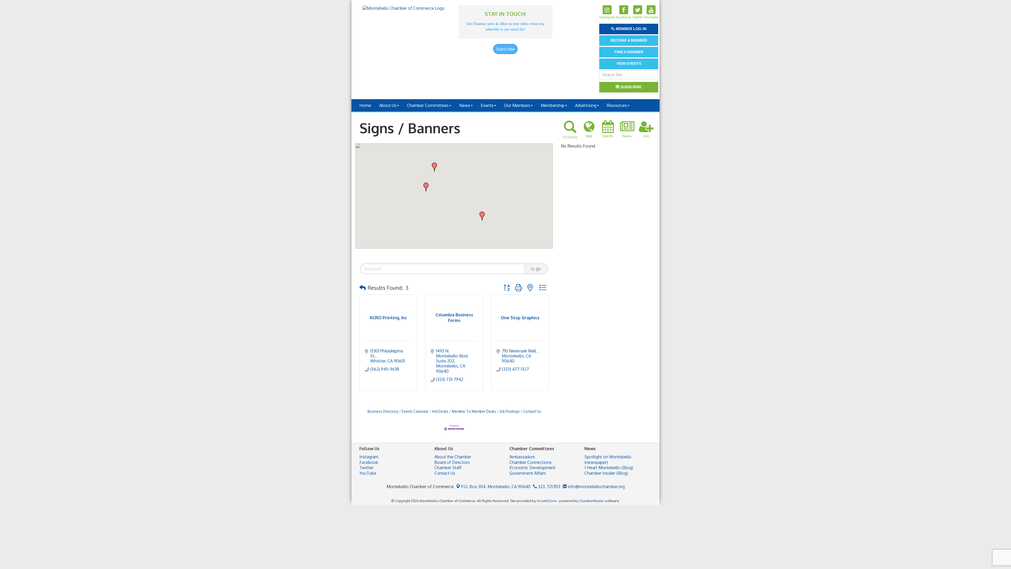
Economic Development (532, 467)
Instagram (368, 456)
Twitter (366, 467)
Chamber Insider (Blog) (606, 473)
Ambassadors (522, 456)
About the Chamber (452, 456)
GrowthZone (547, 501)
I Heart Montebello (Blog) (608, 467)
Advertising (585, 105)
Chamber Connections (530, 462)
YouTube (367, 473)
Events (487, 105)
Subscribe (505, 49)
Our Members (517, 105)
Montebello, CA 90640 (496, 486)
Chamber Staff (447, 467)
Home (365, 105)
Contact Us (532, 411)
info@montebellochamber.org (596, 486)
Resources (617, 105)
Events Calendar (415, 411)
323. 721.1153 (548, 486)
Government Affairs (527, 473)
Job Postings (509, 411)
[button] (434, 167)
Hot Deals (440, 411)
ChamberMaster (591, 501)
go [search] (538, 268)
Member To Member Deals (474, 411)
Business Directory (383, 411)
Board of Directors (452, 462)
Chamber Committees (428, 105)
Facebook (368, 462)
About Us (388, 105)
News (464, 105)
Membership (552, 105)
